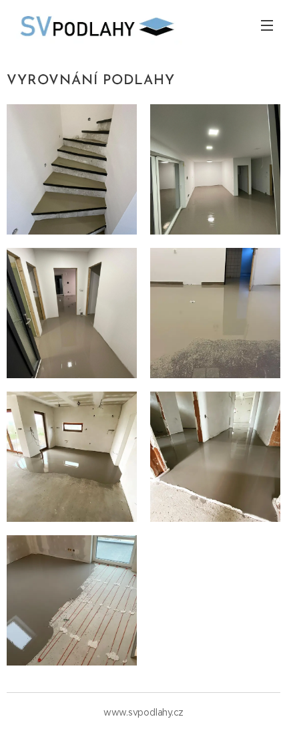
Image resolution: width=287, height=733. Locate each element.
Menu (267, 24)
